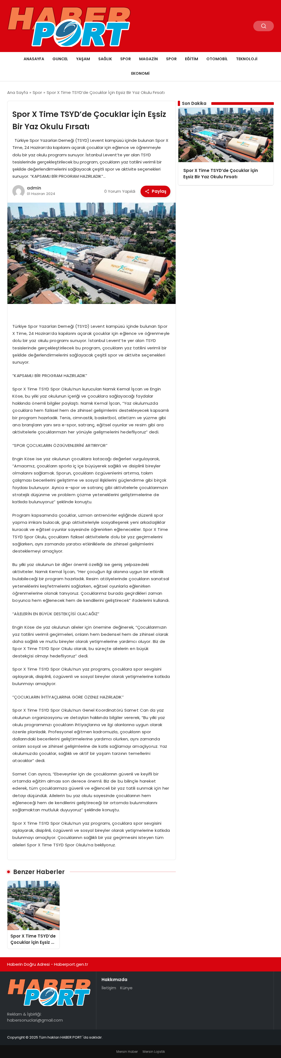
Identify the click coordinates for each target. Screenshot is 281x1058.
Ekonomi (140, 73)
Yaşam (83, 59)
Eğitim (191, 59)
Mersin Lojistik (154, 1051)
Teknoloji (246, 59)
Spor (125, 59)
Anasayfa (34, 59)
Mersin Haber (127, 1051)
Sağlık (105, 59)
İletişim (109, 988)
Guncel (60, 59)
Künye (126, 988)
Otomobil (217, 59)
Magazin (148, 59)
